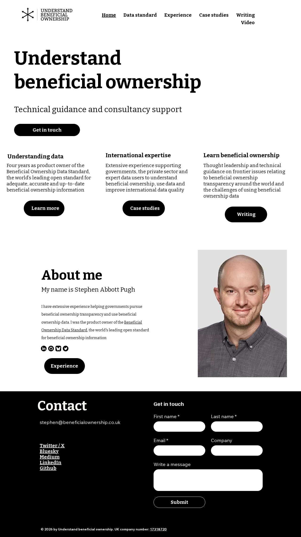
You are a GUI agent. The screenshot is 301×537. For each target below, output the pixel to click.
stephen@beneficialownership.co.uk (80, 422)
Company (221, 440)
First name (167, 416)
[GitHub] (51, 348)
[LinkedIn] (44, 348)
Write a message (172, 464)
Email (161, 440)
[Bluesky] (58, 348)
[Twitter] (65, 348)
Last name (224, 416)
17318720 (158, 529)
